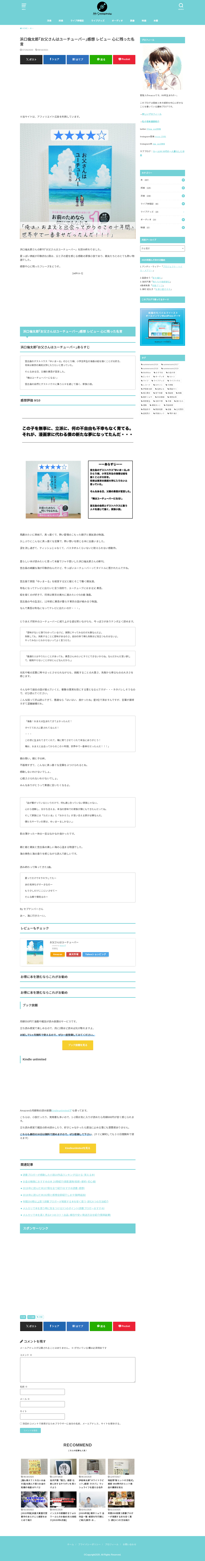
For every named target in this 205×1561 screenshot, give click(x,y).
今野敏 (170, 385)
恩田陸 (170, 393)
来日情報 (160, 397)
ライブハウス (174, 381)
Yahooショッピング (95, 954)
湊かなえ (179, 401)
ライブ (145, 381)
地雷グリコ (157, 285)
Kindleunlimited (60, 1110)
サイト (23, 1411)
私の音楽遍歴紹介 (150, 121)
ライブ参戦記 (77, 21)
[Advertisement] (78, 87)
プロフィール (112, 1544)
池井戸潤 (159, 401)
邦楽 (61, 21)
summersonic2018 (150, 369)
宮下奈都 (159, 393)
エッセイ (146, 377)
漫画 (145, 405)
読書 (132, 21)
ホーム (70, 1544)
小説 (32, 1317)
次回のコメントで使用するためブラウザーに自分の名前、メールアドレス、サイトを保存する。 (72, 1424)
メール (25, 1399)
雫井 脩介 (173, 413)
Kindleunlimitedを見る (77, 1148)
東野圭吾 (173, 397)
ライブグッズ (98, 21)
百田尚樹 (169, 405)
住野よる (160, 389)
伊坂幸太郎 (147, 389)
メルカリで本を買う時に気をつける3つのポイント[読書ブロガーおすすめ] (63, 1208)
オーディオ (117, 21)
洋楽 (49, 21)
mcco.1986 (160, 136)
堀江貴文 (146, 393)
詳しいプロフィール (151, 114)
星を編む (157, 278)
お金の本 (171, 373)
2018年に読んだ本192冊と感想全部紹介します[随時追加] (54, 1195)
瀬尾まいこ (156, 405)
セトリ (172, 377)
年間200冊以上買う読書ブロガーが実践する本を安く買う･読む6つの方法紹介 (66, 1201)
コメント (26, 1355)
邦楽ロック (159, 413)
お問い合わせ (129, 1544)
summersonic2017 (170, 364)
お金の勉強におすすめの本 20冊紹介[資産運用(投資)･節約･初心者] (59, 1181)
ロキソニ (159, 385)
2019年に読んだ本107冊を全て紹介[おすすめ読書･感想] (53, 1188)
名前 (24, 1387)
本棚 (156, 21)
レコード (146, 385)
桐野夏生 (146, 401)
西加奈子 (146, 409)
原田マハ (173, 389)
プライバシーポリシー (89, 1544)
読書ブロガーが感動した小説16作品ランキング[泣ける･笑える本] (59, 1174)
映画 (144, 21)
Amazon (57, 954)
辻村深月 (179, 409)
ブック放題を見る (77, 1045)
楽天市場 (73, 954)
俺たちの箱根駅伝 (161, 282)
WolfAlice (147, 373)
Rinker (62, 945)
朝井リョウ (147, 397)
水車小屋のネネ (162, 289)
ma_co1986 (159, 144)
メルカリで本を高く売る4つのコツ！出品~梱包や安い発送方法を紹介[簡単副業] (67, 1215)
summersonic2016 (150, 364)
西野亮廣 (159, 409)
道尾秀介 (146, 413)
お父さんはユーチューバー (64, 942)
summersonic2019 (170, 369)
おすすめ (159, 373)
